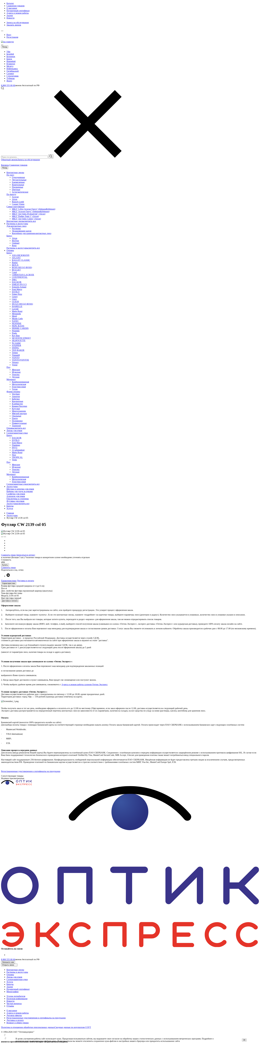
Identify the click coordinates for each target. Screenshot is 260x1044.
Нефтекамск (12, 68)
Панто (15, 418)
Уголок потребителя (15, 996)
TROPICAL (17, 457)
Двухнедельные (19, 180)
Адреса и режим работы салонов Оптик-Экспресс (84, 684)
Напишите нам (8, 962)
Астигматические (20, 192)
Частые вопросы (14, 1003)
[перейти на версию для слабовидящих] (4, 30)
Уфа (8, 51)
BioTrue (15, 240)
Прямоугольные (19, 423)
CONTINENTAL (19, 277)
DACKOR (16, 282)
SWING (15, 348)
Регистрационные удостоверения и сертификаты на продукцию (30, 771)
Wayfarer (16, 394)
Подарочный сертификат (18, 10)
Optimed (15, 243)
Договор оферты (14, 1015)
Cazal (14, 272)
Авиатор (16, 396)
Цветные (16, 189)
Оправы (10, 250)
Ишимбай (11, 61)
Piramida (16, 331)
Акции (9, 15)
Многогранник (19, 411)
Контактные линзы (15, 172)
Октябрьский (12, 71)
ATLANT (16, 258)
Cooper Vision (18, 204)
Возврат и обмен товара (17, 1023)
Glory (14, 299)
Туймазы (10, 78)
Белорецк (10, 56)
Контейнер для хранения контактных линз (31, 233)
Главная (10, 513)
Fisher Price (17, 294)
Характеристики (8, 580)
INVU (14, 447)
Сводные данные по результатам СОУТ (73, 1027)
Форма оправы (13, 391)
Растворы (16, 228)
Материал (11, 379)
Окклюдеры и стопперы (17, 499)
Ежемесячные (18, 182)
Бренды (10, 506)
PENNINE (16, 323)
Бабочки (16, 399)
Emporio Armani (19, 287)
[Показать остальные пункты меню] (2, 30)
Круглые (16, 408)
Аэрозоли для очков (15, 496)
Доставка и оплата (25, 580)
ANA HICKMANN (20, 255)
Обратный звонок (9, 159)
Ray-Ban (16, 335)
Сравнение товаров (15, 6)
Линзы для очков (14, 430)
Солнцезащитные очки (17, 433)
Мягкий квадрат (19, 413)
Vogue (14, 365)
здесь (54, 1041)
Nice (14, 455)
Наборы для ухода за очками (19, 491)
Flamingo (16, 445)
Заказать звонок (13, 25)
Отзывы (10, 1006)
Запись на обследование (17, 22)
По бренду (11, 194)
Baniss (15, 262)
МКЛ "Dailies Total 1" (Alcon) (25, 216)
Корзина (5, 165)
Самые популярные (15, 206)
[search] (50, 156)
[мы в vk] (8, 576)
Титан (15, 389)
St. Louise (16, 343)
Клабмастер (17, 404)
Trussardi (16, 355)
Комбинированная (20, 382)
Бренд (9, 236)
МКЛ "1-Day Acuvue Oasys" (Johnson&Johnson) (33, 209)
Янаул (9, 81)
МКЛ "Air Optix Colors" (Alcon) (26, 219)
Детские (16, 377)
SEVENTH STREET (21, 338)
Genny (15, 296)
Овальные (16, 416)
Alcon (14, 199)
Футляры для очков (15, 501)
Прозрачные (17, 187)
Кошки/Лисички (19, 406)
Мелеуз (9, 66)
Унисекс (16, 374)
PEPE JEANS (18, 326)
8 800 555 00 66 (8, 85)
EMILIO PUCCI (19, 284)
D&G (14, 279)
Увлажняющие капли (21, 231)
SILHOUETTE (18, 340)
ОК (244, 1040)
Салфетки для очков (15, 494)
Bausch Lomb (18, 202)
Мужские (16, 372)
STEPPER (16, 345)
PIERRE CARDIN (20, 328)
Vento (14, 460)
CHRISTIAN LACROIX (23, 275)
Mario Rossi (17, 311)
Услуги (9, 508)
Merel (14, 316)
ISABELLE (17, 306)
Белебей (10, 54)
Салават (10, 73)
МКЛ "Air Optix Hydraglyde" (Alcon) (28, 214)
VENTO (16, 357)
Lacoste (15, 309)
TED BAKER (18, 350)
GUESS (15, 301)
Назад (4, 47)
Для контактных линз (16, 226)
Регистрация (12, 37)
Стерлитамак (12, 76)
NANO (15, 321)
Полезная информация (16, 998)
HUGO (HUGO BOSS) (22, 304)
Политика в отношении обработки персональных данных (28, 1027)
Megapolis (16, 314)
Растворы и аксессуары (17, 223)
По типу (10, 175)
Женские (16, 370)
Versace (15, 362)
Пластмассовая (19, 387)
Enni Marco (17, 289)
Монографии (12, 991)
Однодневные (18, 177)
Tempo (15, 352)
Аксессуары (12, 486)
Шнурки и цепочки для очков (20, 489)
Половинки (17, 421)
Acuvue (15, 197)
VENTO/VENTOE (20, 360)
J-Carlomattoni (18, 450)
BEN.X (15, 265)
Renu (14, 245)
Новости (10, 18)
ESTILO (16, 292)
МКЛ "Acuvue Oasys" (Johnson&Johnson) (30, 211)
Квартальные (18, 185)
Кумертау (10, 64)
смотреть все (30, 221)
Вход (8, 35)
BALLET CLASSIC (21, 260)
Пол (8, 367)
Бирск (9, 59)
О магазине (11, 8)
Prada (14, 333)
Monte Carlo (17, 318)
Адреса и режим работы (17, 13)
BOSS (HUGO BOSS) (22, 267)
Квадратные (17, 401)
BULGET (16, 270)
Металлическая (19, 384)
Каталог (10, 3)
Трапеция (16, 425)
